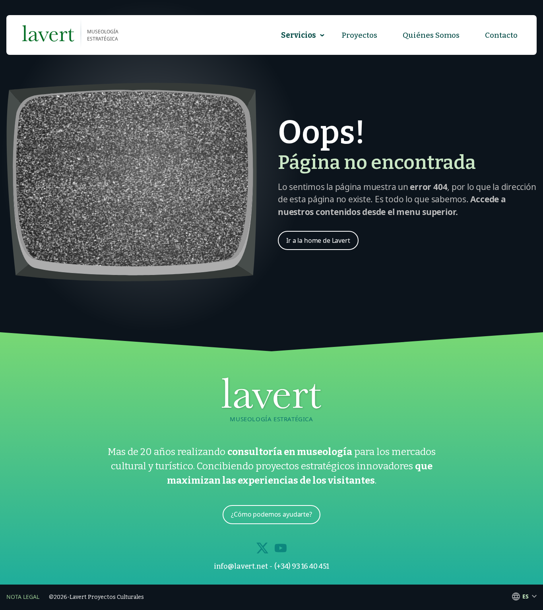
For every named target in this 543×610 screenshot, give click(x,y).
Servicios (298, 35)
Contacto (501, 35)
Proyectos (359, 35)
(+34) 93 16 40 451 (301, 566)
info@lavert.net (241, 566)
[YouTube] (281, 548)
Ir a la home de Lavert (318, 240)
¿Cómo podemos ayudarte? (271, 514)
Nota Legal (22, 596)
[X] (262, 548)
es (525, 596)
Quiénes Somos (431, 35)
